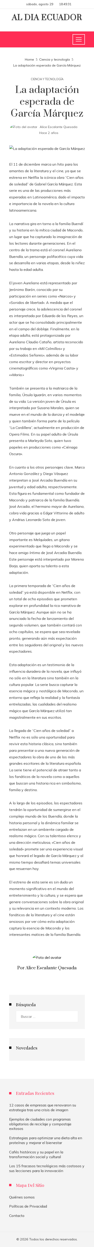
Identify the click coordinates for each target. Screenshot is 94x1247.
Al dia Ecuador (47, 18)
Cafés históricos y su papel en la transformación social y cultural (36, 1154)
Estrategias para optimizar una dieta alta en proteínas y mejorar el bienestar (45, 1140)
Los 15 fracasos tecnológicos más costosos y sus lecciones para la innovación (46, 1168)
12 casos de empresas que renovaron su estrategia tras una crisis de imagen (42, 1107)
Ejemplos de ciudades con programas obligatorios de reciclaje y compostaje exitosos (40, 1124)
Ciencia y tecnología (47, 79)
